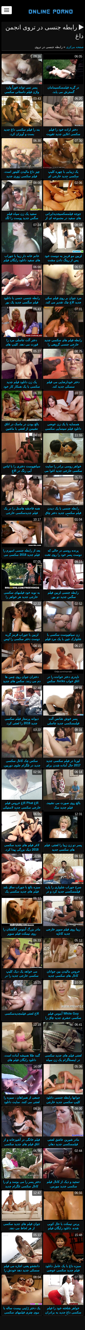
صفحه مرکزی (74, 47)
